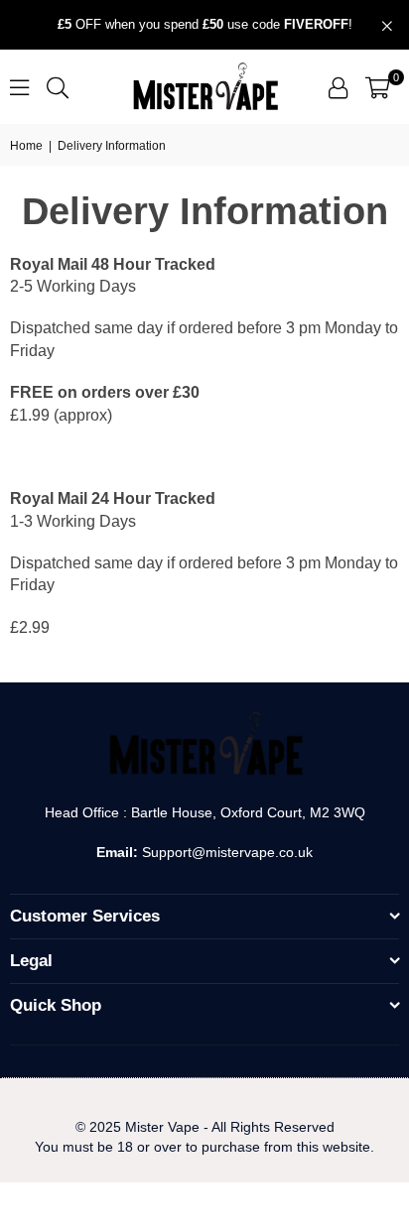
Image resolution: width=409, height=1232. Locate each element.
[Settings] (338, 87)
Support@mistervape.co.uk (225, 852)
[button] (377, 87)
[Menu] (19, 86)
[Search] (57, 86)
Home (26, 146)
